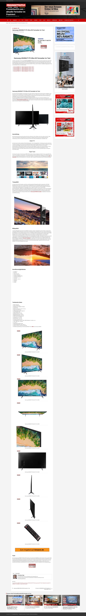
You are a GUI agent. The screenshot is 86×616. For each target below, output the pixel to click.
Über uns (60, 20)
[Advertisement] (32, 81)
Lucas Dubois (70, 609)
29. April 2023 (65, 609)
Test (18, 28)
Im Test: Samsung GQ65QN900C (51, 607)
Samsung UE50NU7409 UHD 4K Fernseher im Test (22, 588)
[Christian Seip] (15, 575)
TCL (22, 20)
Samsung (15, 20)
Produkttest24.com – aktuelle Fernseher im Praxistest (15, 12)
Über (13, 573)
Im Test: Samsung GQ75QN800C (33, 607)
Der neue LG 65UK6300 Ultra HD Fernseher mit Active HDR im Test (43, 589)
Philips (26, 20)
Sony (31, 20)
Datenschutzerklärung (33, 614)
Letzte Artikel (17, 573)
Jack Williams (33, 608)
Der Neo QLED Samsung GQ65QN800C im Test (12, 607)
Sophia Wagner (50, 608)
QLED (44, 20)
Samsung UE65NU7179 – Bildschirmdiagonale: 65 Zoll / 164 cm (23, 70)
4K (7, 20)
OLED (40, 20)
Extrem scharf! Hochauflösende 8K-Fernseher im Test (19, 593)
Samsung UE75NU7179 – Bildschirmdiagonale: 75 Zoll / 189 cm (23, 71)
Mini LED (48, 20)
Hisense (35, 20)
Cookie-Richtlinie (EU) (68, 20)
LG (19, 20)
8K (10, 20)
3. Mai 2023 (46, 608)
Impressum (54, 20)
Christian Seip (21, 575)
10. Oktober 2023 (9, 609)
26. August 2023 (28, 608)
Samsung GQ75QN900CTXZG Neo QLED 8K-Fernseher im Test (70, 607)
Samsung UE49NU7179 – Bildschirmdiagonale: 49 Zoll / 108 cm (23, 66)
